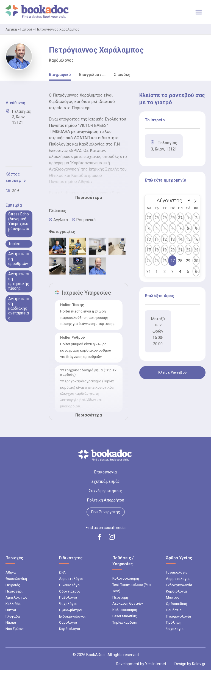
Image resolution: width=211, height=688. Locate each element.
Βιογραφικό (60, 74)
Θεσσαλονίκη (16, 579)
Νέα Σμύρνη (14, 629)
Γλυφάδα (12, 616)
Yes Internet (155, 664)
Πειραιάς (12, 585)
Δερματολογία (178, 579)
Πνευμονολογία (178, 616)
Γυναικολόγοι (70, 585)
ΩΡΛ (62, 572)
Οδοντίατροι (69, 591)
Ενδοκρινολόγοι (72, 616)
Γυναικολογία (176, 572)
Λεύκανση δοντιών (127, 603)
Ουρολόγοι (68, 622)
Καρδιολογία (176, 591)
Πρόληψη (173, 622)
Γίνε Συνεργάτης (105, 512)
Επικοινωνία (105, 472)
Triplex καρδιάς (124, 622)
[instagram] (112, 537)
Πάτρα (10, 610)
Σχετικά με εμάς (105, 481)
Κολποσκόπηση (124, 610)
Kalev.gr (199, 664)
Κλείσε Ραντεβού (172, 372)
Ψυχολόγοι (68, 604)
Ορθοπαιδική (176, 604)
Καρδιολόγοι (69, 629)
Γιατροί (26, 29)
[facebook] (99, 537)
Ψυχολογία (175, 629)
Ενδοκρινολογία (179, 585)
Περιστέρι (14, 591)
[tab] (60, 74)
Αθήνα (10, 572)
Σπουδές (122, 74)
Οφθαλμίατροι (70, 610)
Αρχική (11, 29)
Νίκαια (10, 622)
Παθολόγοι (68, 597)
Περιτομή (120, 597)
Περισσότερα (88, 197)
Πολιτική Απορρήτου (105, 500)
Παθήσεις (174, 610)
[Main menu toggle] (199, 12)
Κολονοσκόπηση (125, 578)
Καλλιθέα (13, 604)
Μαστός (172, 597)
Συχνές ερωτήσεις (105, 491)
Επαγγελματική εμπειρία (92, 74)
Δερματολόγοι (71, 579)
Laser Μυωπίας (124, 616)
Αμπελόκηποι (16, 597)
